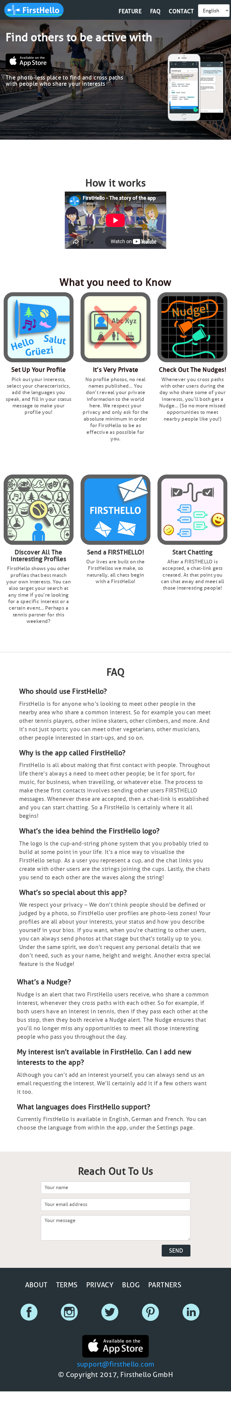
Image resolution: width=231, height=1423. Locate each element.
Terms (67, 1285)
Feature (130, 11)
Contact (181, 11)
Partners (164, 1285)
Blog (131, 1285)
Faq (155, 11)
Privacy (100, 1285)
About (36, 1285)
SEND (176, 1250)
